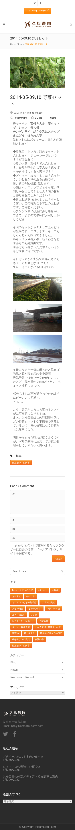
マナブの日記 (53, 608)
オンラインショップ (39, 10)
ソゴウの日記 (48, 602)
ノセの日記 (17, 608)
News (14, 670)
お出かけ (42, 590)
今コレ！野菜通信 (21, 627)
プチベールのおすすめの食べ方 (23, 756)
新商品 (15, 633)
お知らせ (16, 596)
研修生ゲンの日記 (21, 639)
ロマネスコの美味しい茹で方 (22, 766)
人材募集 (43, 621)
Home (13, 44)
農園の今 (39, 639)
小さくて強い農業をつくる (48, 627)
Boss (40, 113)
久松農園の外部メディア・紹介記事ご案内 (30, 776)
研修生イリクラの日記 (51, 633)
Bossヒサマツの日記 (22, 590)
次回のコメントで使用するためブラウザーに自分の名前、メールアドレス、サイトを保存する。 (37, 549)
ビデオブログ (35, 608)
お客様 (55, 590)
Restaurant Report (22, 677)
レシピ (34, 615)
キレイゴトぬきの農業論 (24, 602)
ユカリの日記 (18, 615)
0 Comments (21, 118)
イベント (30, 596)
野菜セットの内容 (21, 462)
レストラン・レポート (23, 621)
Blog (20, 44)
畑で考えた (29, 633)
